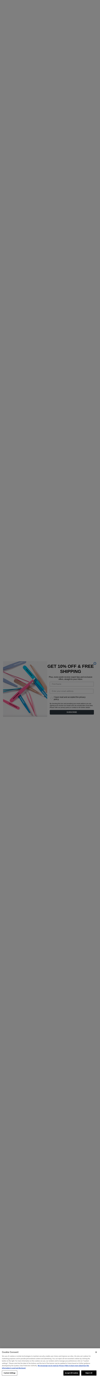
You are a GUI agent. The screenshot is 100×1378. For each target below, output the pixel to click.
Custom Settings (9, 1373)
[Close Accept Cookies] (96, 1352)
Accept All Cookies (71, 1373)
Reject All (88, 1373)
